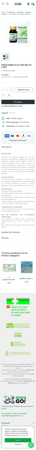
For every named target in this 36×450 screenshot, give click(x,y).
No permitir (18, 444)
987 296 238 (28, 381)
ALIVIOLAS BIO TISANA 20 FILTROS (9, 279)
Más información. (23, 435)
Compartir (10, 113)
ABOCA (9, 277)
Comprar (19, 102)
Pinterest (15, 113)
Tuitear (12, 113)
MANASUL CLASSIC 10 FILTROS (27, 278)
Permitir (18, 440)
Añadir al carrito (23, 90)
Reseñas (5, 238)
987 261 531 (30, 370)
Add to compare (9, 95)
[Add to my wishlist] (3, 95)
